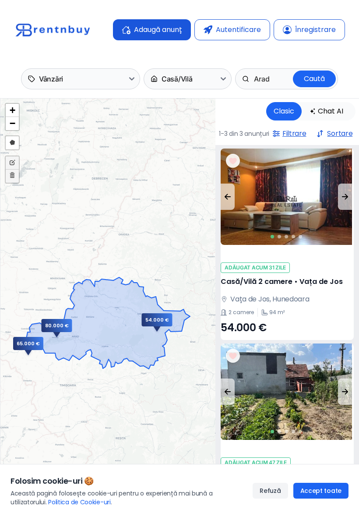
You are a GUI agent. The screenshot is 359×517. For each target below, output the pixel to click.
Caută (314, 79)
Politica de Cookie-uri (79, 502)
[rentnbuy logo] (52, 29)
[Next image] (345, 197)
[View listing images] (286, 197)
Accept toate (320, 490)
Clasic (284, 111)
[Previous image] (228, 197)
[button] (47, 346)
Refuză (270, 490)
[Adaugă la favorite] (233, 160)
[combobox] (255, 79)
